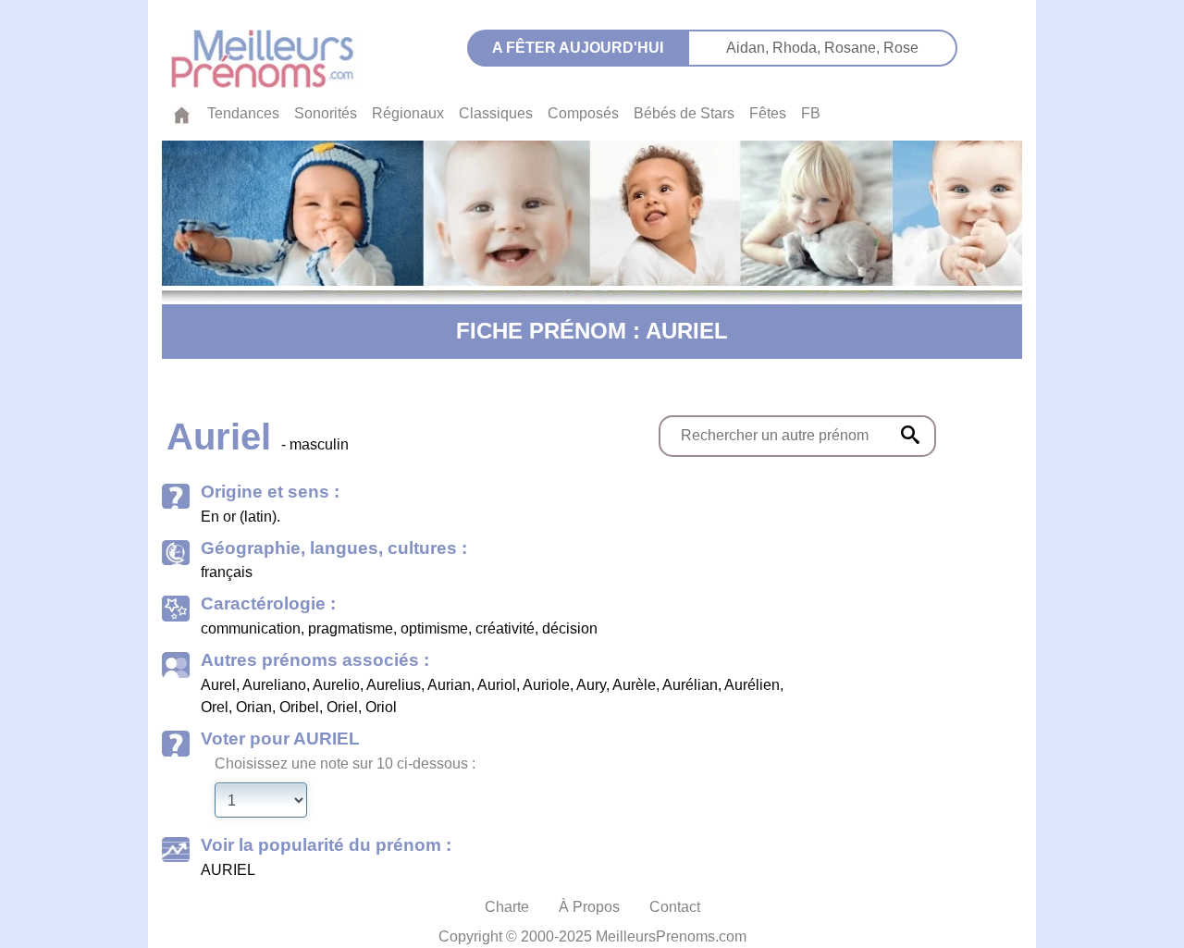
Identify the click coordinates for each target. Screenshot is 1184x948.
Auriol (496, 685)
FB (810, 113)
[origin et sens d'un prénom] (910, 435)
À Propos (589, 907)
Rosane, (853, 47)
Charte (507, 907)
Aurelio (336, 685)
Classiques (496, 113)
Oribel (299, 707)
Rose (901, 47)
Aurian (449, 685)
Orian (254, 707)
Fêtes (767, 113)
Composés (583, 113)
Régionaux (408, 113)
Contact (674, 907)
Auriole (546, 685)
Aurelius (393, 685)
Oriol (381, 707)
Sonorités (325, 113)
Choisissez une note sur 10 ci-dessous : (345, 763)
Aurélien (752, 685)
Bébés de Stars (684, 113)
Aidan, (749, 47)
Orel (214, 707)
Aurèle (634, 685)
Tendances (243, 113)
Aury (591, 685)
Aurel (218, 685)
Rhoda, (798, 47)
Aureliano (274, 685)
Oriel (342, 707)
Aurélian (690, 685)
